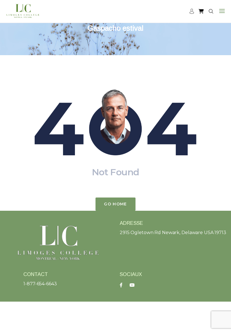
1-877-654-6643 (40, 283)
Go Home (115, 204)
